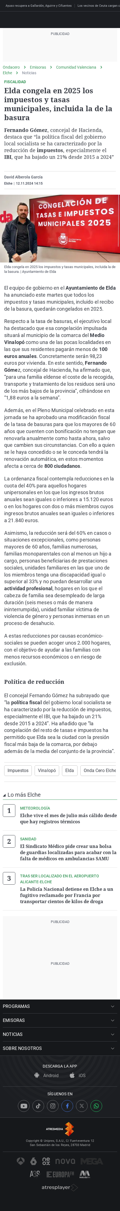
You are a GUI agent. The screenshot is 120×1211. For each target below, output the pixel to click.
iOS (82, 1075)
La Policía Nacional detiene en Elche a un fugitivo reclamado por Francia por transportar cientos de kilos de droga (66, 895)
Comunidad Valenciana (76, 67)
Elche (7, 73)
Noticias (29, 73)
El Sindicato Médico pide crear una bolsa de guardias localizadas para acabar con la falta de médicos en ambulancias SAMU (68, 852)
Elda (69, 770)
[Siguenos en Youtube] (24, 1106)
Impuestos (18, 770)
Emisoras (38, 67)
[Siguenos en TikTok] (38, 1106)
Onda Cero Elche (100, 770)
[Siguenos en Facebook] (67, 1106)
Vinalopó (47, 770)
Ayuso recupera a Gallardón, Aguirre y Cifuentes (39, 5)
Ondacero (11, 67)
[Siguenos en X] (82, 1106)
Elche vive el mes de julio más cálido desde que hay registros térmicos (68, 818)
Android (50, 1075)
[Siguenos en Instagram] (53, 1106)
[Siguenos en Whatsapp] (96, 1106)
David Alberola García (23, 177)
